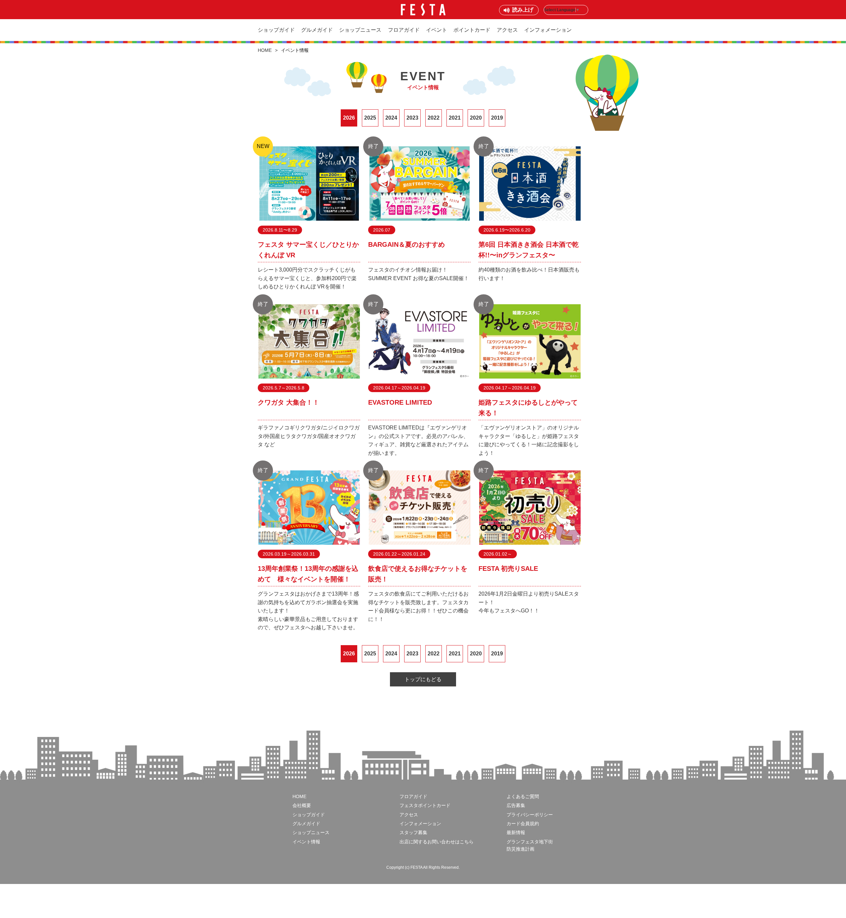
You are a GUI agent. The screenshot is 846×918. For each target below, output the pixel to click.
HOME (265, 50)
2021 (455, 118)
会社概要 (301, 805)
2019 (497, 118)
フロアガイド (404, 30)
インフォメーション (548, 30)
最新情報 (516, 832)
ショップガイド (276, 30)
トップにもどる (423, 679)
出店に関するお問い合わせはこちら (437, 841)
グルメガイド (317, 30)
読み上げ (522, 10)
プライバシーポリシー (530, 814)
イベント (436, 30)
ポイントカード (471, 30)
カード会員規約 (523, 823)
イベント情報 (306, 841)
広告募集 (516, 805)
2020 (476, 118)
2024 (391, 118)
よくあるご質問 (523, 796)
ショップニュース (360, 30)
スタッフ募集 (413, 832)
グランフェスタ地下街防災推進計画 (530, 845)
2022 (434, 118)
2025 (370, 118)
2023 (412, 118)
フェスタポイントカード (425, 805)
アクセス (507, 30)
